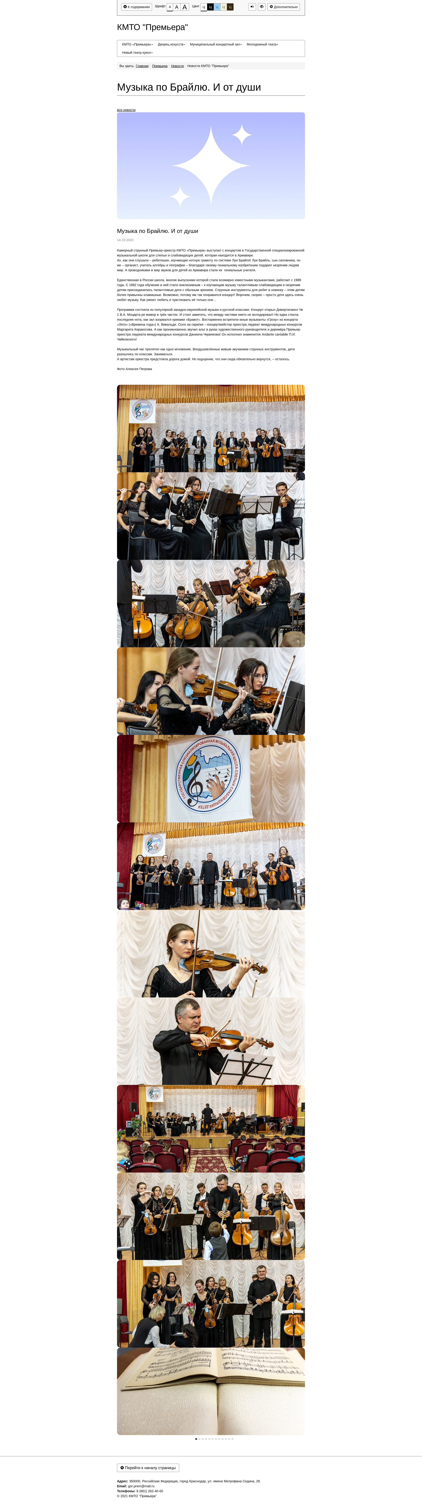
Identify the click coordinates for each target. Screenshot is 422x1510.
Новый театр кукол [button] (136, 52)
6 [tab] (213, 1439)
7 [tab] (216, 1439)
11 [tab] (229, 1439)
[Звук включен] (252, 7)
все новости (126, 110)
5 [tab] (209, 1439)
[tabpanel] (211, 428)
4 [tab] (206, 1439)
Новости (177, 66)
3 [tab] (203, 1439)
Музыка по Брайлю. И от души (189, 87)
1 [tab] (196, 1439)
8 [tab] (219, 1439)
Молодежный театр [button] (261, 44)
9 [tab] (223, 1439)
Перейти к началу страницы (150, 1468)
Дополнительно (285, 7)
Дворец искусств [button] (170, 44)
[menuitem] (137, 44)
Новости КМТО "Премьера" (208, 66)
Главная (142, 66)
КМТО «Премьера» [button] (136, 44)
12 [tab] (232, 1439)
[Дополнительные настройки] (262, 7)
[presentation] (196, 1439)
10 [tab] (226, 1439)
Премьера (159, 66)
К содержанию (138, 7)
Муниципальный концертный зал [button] (215, 44)
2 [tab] (199, 1439)
